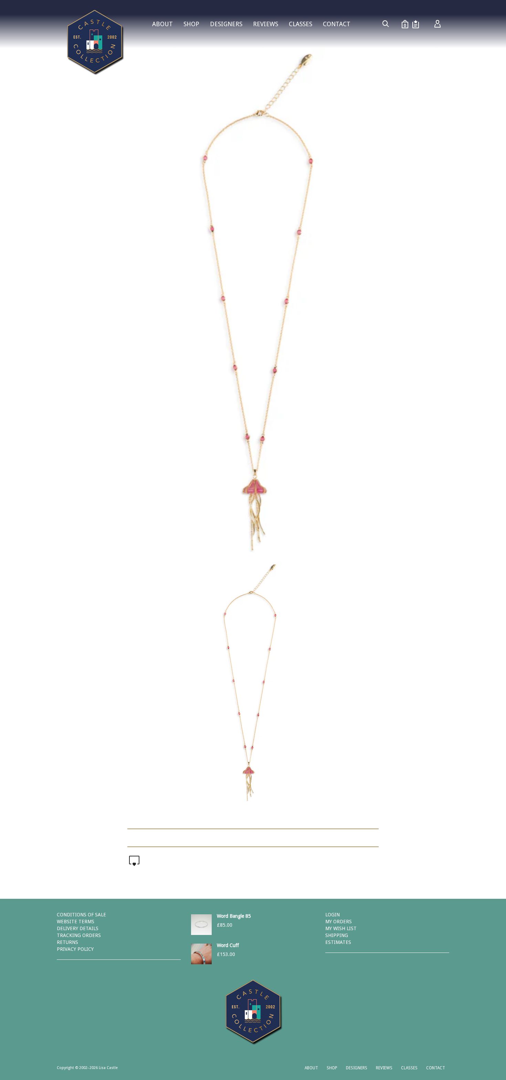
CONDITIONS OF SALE (81, 914)
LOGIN (332, 914)
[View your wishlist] (415, 24)
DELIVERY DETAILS (77, 928)
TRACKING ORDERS (79, 935)
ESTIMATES (338, 942)
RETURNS (67, 942)
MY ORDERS (338, 921)
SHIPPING (336, 935)
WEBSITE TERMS (75, 921)
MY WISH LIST (341, 928)
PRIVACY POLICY (75, 949)
